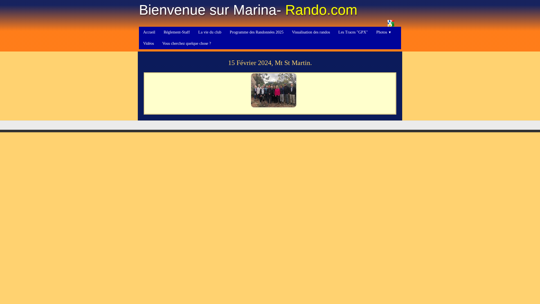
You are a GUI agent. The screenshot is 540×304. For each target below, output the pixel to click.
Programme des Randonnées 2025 (257, 32)
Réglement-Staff (177, 32)
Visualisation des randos (311, 32)
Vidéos (148, 43)
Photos (384, 32)
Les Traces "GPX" (353, 32)
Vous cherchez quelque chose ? (186, 43)
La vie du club (209, 32)
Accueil (149, 32)
